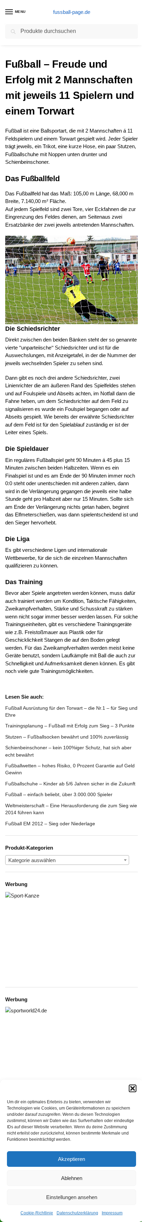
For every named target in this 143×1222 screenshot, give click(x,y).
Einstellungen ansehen (71, 1197)
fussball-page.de (71, 12)
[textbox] (67, 860)
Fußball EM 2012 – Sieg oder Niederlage (50, 823)
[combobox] (67, 860)
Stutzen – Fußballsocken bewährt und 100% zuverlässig (66, 737)
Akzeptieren (71, 1159)
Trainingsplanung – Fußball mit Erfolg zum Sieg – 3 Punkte (69, 725)
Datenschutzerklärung (77, 1213)
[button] (132, 1088)
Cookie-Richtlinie (36, 1213)
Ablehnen (71, 1178)
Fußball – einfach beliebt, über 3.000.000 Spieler (58, 794)
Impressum (112, 1213)
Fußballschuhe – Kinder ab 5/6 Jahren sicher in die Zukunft (70, 783)
